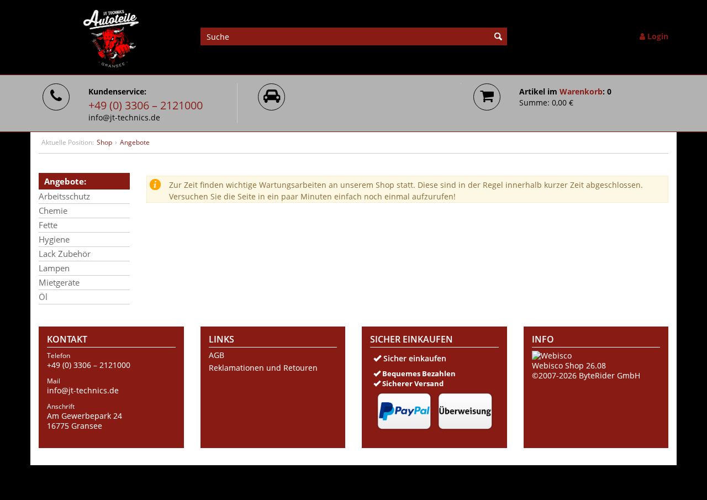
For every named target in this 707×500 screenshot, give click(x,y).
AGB (216, 355)
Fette (48, 224)
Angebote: (65, 181)
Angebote (135, 142)
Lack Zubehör (65, 253)
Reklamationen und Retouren (263, 368)
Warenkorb (581, 91)
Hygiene (54, 239)
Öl (43, 296)
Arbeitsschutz (64, 196)
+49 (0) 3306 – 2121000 (145, 105)
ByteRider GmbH (609, 375)
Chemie (53, 210)
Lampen (54, 267)
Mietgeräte (59, 282)
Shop (104, 142)
